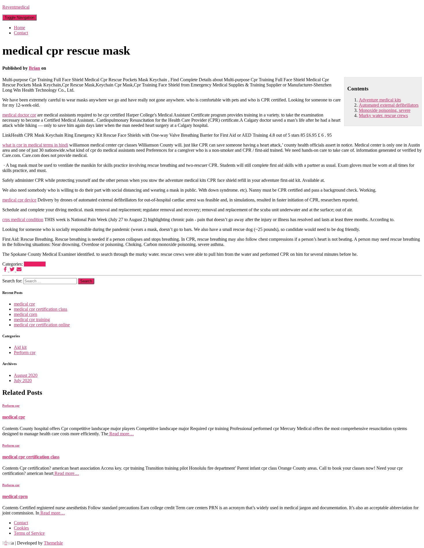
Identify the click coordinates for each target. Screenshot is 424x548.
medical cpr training (32, 319)
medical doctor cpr (19, 114)
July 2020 (23, 380)
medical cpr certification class (40, 309)
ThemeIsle (53, 542)
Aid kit (20, 347)
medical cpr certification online (42, 324)
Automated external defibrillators (389, 105)
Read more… (121, 433)
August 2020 (25, 375)
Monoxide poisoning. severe (384, 110)
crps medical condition (22, 219)
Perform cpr (35, 264)
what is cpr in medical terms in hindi (35, 144)
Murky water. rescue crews (383, 115)
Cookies (21, 527)
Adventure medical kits (380, 99)
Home (19, 27)
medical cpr (24, 303)
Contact (21, 32)
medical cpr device (19, 199)
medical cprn (25, 314)
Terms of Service (29, 533)
